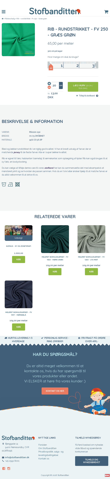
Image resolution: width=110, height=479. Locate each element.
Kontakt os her (55, 391)
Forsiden (42, 445)
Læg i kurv (83, 86)
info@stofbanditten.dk (17, 457)
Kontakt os (43, 458)
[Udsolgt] (18, 233)
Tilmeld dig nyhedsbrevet (91, 461)
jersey (17, 152)
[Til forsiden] (3, 19)
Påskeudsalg (10, 19)
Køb (18, 259)
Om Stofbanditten (47, 448)
